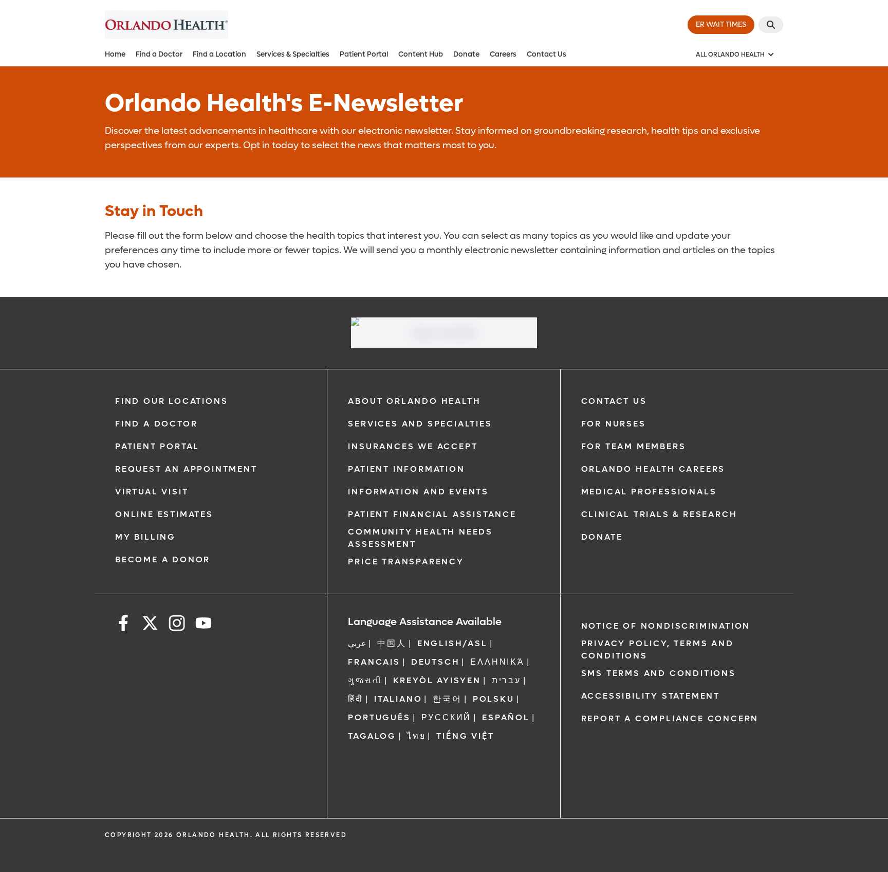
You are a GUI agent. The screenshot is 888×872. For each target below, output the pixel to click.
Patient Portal (364, 54)
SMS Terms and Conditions (658, 673)
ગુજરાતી (365, 680)
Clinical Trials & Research (659, 514)
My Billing (145, 536)
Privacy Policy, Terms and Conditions (657, 649)
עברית (506, 680)
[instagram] (177, 625)
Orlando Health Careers (653, 469)
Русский (446, 717)
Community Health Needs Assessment (420, 537)
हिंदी (355, 698)
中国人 (391, 643)
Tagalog (372, 736)
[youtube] (203, 625)
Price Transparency (406, 561)
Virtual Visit (151, 491)
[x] (150, 625)
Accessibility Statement (650, 695)
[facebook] (123, 625)
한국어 (447, 698)
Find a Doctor (159, 54)
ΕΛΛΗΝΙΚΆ (497, 661)
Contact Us (546, 54)
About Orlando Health (414, 401)
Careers (503, 54)
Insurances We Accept (412, 446)
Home (115, 54)
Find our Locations (171, 401)
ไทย (416, 736)
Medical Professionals (649, 491)
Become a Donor (162, 559)
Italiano (398, 698)
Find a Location (219, 54)
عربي (357, 643)
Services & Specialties (292, 54)
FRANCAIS (374, 661)
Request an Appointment (186, 469)
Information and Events (418, 491)
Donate (466, 54)
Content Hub (420, 54)
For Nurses (613, 423)
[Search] (770, 24)
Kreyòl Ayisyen (437, 680)
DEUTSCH (435, 661)
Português (379, 717)
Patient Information (406, 469)
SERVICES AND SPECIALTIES (420, 423)
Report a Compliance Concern (670, 718)
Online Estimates (164, 514)
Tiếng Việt (465, 736)
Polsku (493, 698)
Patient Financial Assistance (432, 514)
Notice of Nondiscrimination (666, 625)
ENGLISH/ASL (452, 643)
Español (506, 717)
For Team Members (633, 446)
